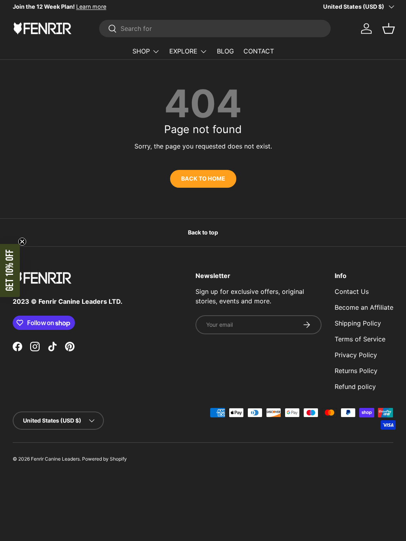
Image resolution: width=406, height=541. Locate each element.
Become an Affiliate (364, 307)
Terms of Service (360, 339)
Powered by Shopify (104, 459)
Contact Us (352, 291)
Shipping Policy (358, 323)
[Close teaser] (22, 242)
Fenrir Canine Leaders (55, 459)
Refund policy (355, 387)
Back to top (203, 232)
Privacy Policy (356, 355)
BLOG (225, 51)
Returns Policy (356, 371)
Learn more (91, 6)
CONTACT (258, 51)
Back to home (203, 178)
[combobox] (215, 28)
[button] (10, 270)
